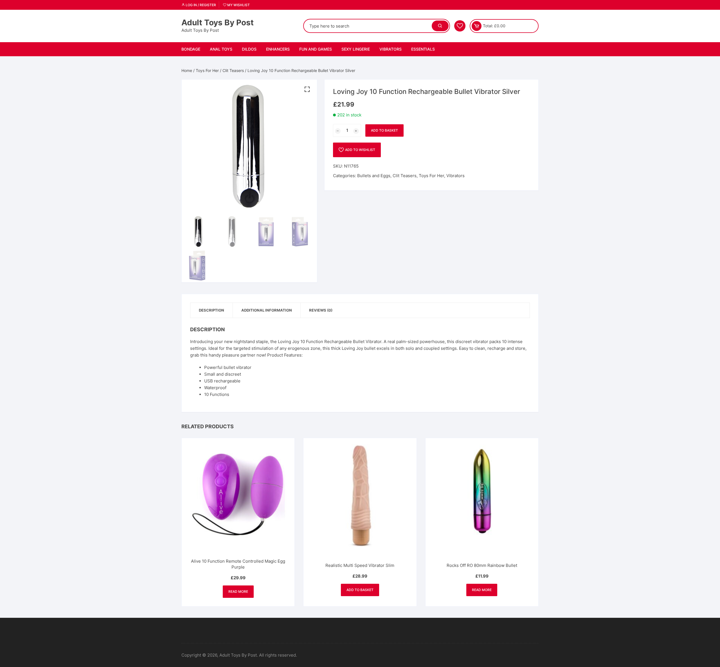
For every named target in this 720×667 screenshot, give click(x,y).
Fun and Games (315, 49)
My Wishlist (238, 5)
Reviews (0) (320, 310)
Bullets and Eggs (373, 175)
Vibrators (390, 49)
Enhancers (278, 49)
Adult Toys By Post (217, 22)
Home (186, 70)
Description (211, 310)
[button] (307, 89)
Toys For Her (207, 70)
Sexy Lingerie (355, 49)
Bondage (190, 49)
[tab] (211, 310)
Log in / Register (200, 5)
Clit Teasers (233, 70)
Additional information (266, 310)
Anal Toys (221, 49)
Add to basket (384, 130)
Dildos (249, 49)
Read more (238, 591)
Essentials (423, 49)
